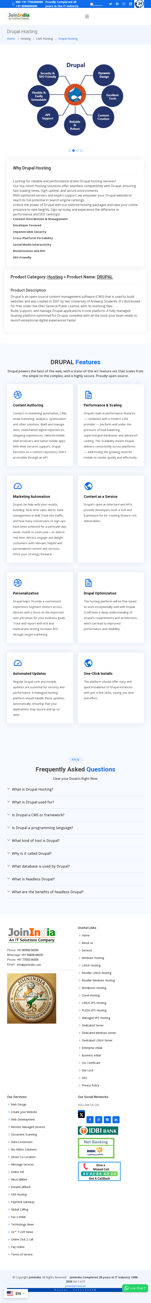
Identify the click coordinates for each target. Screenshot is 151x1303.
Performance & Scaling (103, 405)
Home (11, 38)
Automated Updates (29, 673)
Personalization (26, 593)
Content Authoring (28, 405)
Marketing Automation (31, 496)
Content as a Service (100, 496)
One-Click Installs (98, 673)
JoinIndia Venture (75, 1286)
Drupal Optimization (100, 593)
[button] (69, 150)
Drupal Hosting (67, 38)
